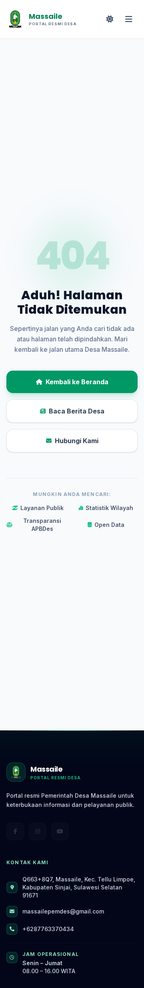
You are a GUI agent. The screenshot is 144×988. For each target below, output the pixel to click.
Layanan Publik (42, 507)
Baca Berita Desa (76, 411)
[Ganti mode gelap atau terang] (109, 19)
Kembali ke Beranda (77, 382)
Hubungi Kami (76, 441)
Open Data (109, 524)
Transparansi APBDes (42, 524)
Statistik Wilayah (109, 507)
